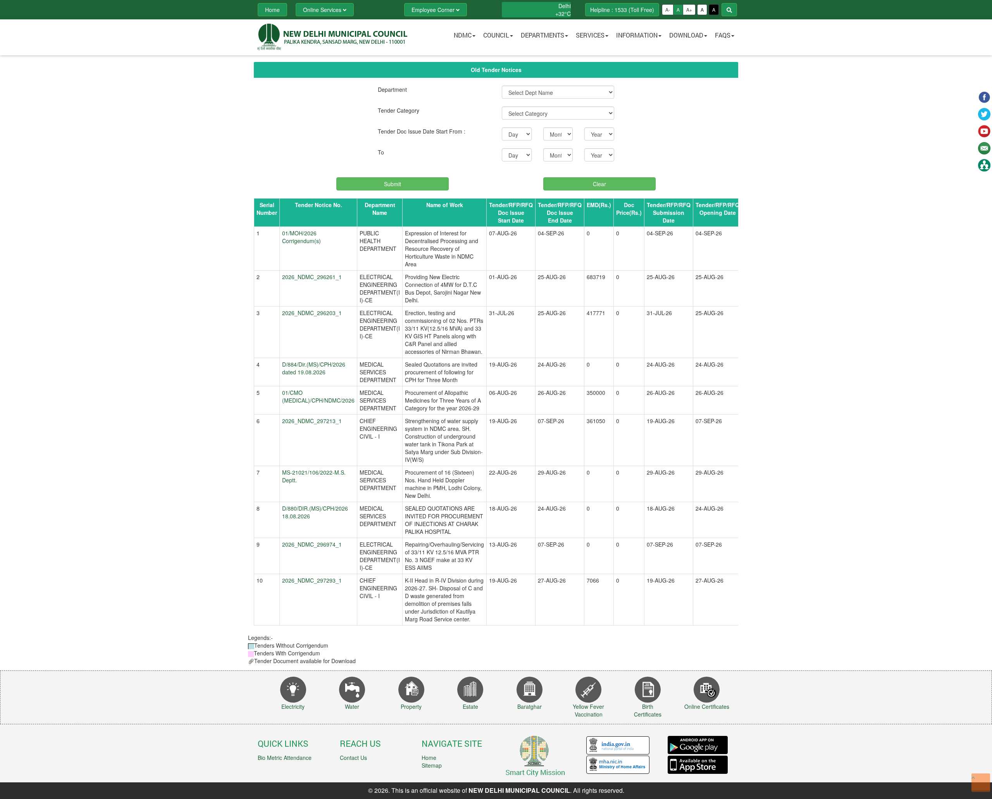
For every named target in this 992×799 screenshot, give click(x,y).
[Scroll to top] (980, 782)
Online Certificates (706, 706)
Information (637, 35)
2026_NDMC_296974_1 (312, 544)
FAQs (722, 35)
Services (590, 35)
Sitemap (432, 765)
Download (686, 35)
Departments (542, 35)
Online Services (323, 10)
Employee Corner (434, 10)
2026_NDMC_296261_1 (312, 277)
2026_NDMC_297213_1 (312, 421)
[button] (496, 37)
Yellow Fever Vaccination (588, 710)
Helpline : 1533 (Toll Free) (622, 10)
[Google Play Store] (698, 745)
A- (667, 9)
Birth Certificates (647, 710)
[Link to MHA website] (618, 764)
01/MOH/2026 (299, 233)
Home (429, 757)
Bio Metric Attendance (285, 757)
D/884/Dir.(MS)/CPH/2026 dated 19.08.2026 (313, 368)
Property (411, 706)
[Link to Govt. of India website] (618, 745)
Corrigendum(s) (301, 241)
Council (496, 35)
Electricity (293, 706)
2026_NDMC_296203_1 (312, 313)
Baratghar (529, 706)
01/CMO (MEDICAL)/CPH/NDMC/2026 (318, 396)
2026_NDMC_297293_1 (312, 580)
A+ (689, 9)
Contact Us (353, 757)
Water (352, 706)
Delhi (564, 6)
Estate (470, 706)
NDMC (463, 35)
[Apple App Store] (698, 764)
